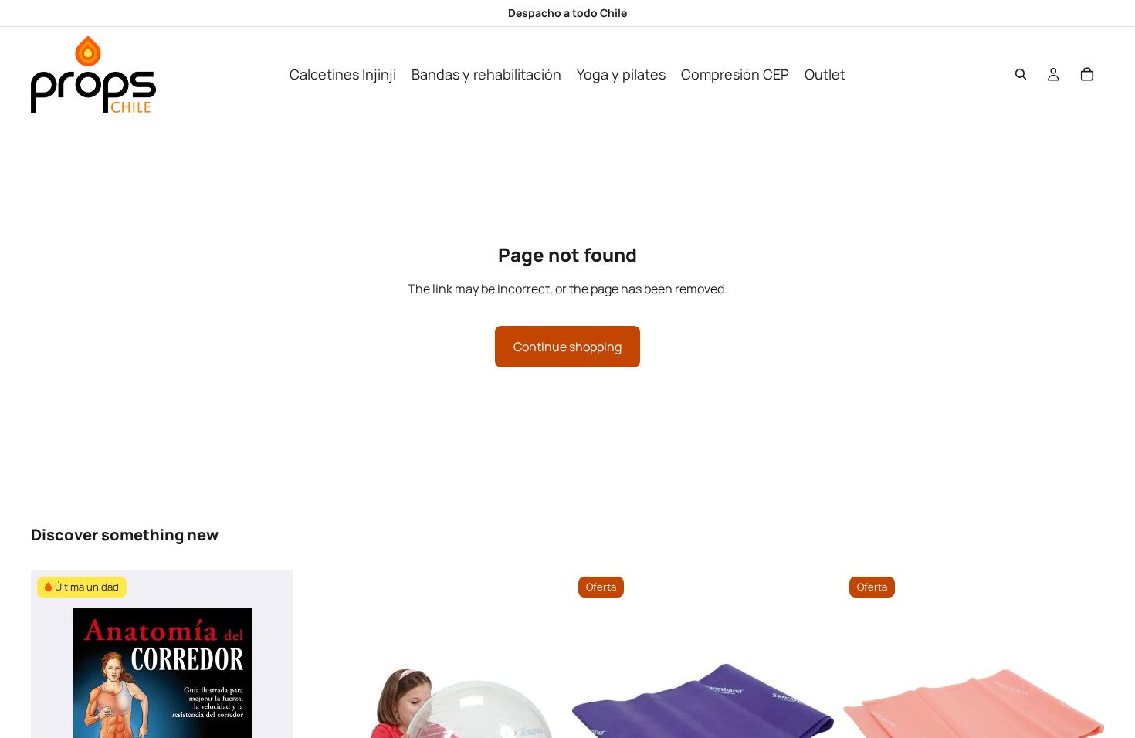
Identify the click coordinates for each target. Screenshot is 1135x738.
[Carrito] (1087, 74)
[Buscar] (1021, 74)
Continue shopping (567, 346)
